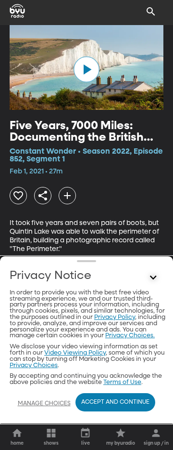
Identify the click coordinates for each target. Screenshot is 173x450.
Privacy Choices (34, 365)
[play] (86, 69)
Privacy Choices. (130, 335)
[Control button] (153, 278)
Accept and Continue (115, 402)
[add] (67, 195)
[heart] (18, 195)
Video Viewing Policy (75, 353)
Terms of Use (122, 382)
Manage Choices (44, 404)
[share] (42, 195)
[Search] (150, 11)
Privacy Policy (114, 317)
